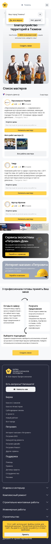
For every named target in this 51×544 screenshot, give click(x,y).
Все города (10, 421)
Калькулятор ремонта (15, 440)
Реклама (9, 477)
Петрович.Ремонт (13, 447)
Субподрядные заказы (15, 410)
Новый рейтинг (12, 418)
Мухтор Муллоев (18, 202)
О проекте (10, 414)
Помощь (9, 462)
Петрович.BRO (12, 436)
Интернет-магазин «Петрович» (18, 432)
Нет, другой (36, 20)
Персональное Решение (21, 101)
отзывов (27, 104)
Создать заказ (26, 46)
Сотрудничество (12, 473)
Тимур (13, 163)
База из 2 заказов (13, 403)
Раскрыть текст (21, 117)
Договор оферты (13, 470)
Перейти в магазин (17, 275)
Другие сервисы (12, 451)
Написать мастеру (25, 130)
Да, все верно (16, 20)
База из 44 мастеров (14, 406)
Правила (9, 466)
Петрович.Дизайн (13, 444)
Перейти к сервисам (17, 254)
